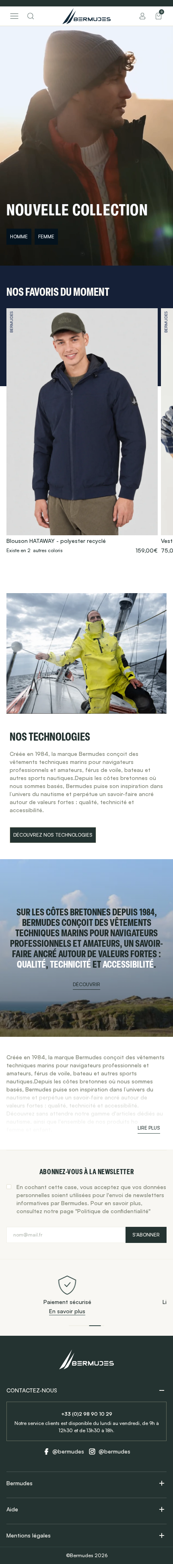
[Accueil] (86, 16)
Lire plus (149, 1128)
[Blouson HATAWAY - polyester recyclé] (82, 431)
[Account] (142, 16)
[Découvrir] (86, 947)
